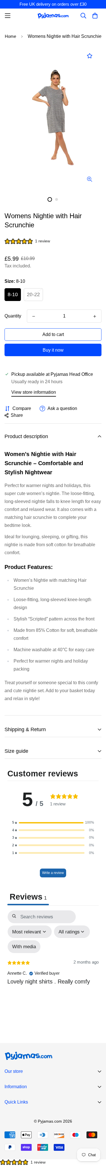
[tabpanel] (53, 963)
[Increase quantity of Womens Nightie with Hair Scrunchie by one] (94, 316)
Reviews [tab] (28, 896)
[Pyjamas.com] (53, 15)
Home (10, 36)
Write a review (53, 873)
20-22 (33, 294)
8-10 (13, 294)
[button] (53, 822)
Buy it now (53, 350)
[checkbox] (24, 946)
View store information (33, 392)
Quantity (13, 316)
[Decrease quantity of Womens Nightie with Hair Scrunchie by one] (33, 316)
